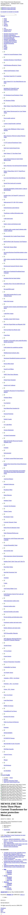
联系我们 (9, 885)
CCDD (5, 47)
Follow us (6, 886)
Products (3, 16)
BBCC (5, 46)
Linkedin (9, 888)
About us (6, 882)
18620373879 (4, 892)
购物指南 (9, 872)
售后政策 (9, 877)
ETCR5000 (9, 11)
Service (6, 875)
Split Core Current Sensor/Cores (12, 782)
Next (15, 845)
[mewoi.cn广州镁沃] (8, 8)
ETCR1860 (16, 11)
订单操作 (9, 874)
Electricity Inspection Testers (11, 33)
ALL (5, 28)
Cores (5, 44)
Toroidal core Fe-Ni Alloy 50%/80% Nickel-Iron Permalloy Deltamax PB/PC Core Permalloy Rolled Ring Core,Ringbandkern (15, 854)
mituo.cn (22, 894)
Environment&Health (9, 38)
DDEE (5, 49)
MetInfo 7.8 (10, 894)
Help (5, 869)
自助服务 (9, 878)
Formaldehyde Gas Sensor (10, 42)
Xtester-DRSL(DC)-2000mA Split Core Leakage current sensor (14, 857)
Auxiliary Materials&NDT (10, 40)
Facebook (9, 889)
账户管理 (9, 871)
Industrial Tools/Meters (9, 39)
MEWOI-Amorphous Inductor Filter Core (14, 865)
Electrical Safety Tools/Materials (12, 36)
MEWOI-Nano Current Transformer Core (14, 866)
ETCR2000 (3, 11)
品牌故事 (9, 883)
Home (5, 18)
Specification (7, 829)
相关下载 (9, 880)
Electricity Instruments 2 (10, 35)
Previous (15, 841)
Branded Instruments (9, 43)
